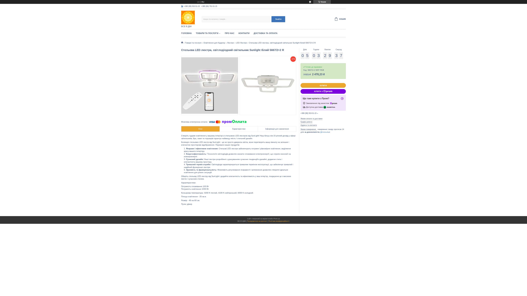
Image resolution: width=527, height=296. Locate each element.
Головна (186, 33)
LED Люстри (241, 43)
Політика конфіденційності (278, 221)
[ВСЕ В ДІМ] (191, 17)
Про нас (229, 33)
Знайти (278, 19)
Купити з (318, 91)
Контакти (244, 33)
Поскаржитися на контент (257, 221)
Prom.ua (277, 219)
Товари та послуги (207, 33)
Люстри (230, 43)
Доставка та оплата (265, 33)
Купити (323, 86)
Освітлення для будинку (214, 43)
